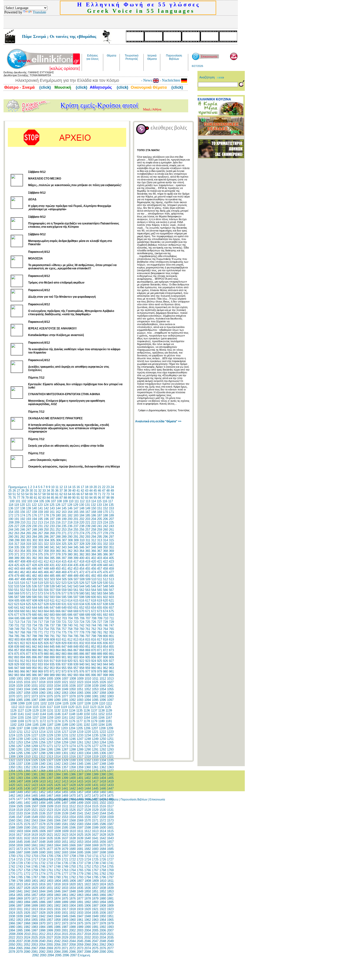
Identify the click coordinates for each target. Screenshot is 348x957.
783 (111, 632)
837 (111, 643)
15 (74, 487)
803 (16, 639)
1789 (49, 877)
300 (22, 540)
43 (86, 490)
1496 (57, 802)
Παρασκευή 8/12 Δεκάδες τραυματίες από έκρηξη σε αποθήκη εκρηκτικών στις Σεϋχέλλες (68, 365)
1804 (57, 881)
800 (105, 636)
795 (75, 636)
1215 (49, 732)
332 (105, 544)
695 (16, 618)
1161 (65, 717)
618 (93, 600)
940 (81, 664)
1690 (42, 852)
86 (56, 497)
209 (16, 522)
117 (110, 501)
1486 (87, 799)
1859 (49, 895)
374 (34, 554)
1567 (65, 820)
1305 (95, 753)
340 (46, 547)
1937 (110, 912)
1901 (49, 905)
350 (105, 547)
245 (16, 529)
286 (46, 536)
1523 (49, 810)
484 (46, 575)
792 (58, 636)
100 (11, 501)
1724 (87, 859)
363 (75, 551)
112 (82, 501)
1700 (12, 856)
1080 (87, 696)
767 (16, 632)
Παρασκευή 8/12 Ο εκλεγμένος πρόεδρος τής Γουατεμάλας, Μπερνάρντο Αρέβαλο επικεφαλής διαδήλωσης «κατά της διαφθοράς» (71, 309)
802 (11, 639)
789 (40, 636)
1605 (34, 831)
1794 (87, 877)
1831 (49, 888)
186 (93, 515)
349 (99, 547)
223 (99, 522)
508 (82, 579)
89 (69, 497)
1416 (87, 781)
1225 (19, 735)
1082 (102, 696)
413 (52, 561)
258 (93, 529)
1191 (79, 724)
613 (64, 600)
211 (28, 522)
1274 (72, 746)
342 (58, 547)
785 (16, 636)
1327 (49, 760)
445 (28, 568)
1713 (110, 856)
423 (111, 561)
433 (64, 565)
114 (93, 501)
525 (75, 583)
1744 (27, 866)
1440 (57, 788)
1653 (80, 841)
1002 (27, 678)
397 (64, 558)
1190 (72, 724)
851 (87, 646)
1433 (110, 785)
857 (16, 650)
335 (16, 547)
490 (81, 575)
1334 (102, 760)
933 (40, 664)
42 (82, 490)
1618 (27, 834)
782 (105, 632)
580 (81, 593)
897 (40, 657)
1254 (27, 742)
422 (105, 561)
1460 (102, 792)
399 (75, 558)
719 (52, 622)
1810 (103, 881)
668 (69, 611)
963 (111, 668)
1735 (65, 863)
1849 (80, 891)
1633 (34, 838)
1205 (79, 728)
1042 (12, 689)
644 (34, 607)
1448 (12, 792)
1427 (65, 785)
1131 (50, 710)
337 (28, 547)
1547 (19, 817)
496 (11, 579)
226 (10, 526)
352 (10, 551)
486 (58, 575)
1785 (19, 877)
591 (40, 597)
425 (16, 565)
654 (93, 607)
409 (28, 561)
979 (99, 671)
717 (40, 622)
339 (40, 547)
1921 (95, 909)
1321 (110, 756)
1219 (80, 732)
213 (40, 522)
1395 (34, 778)
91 (78, 497)
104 (35, 501)
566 (105, 590)
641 (16, 607)
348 (93, 547)
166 (81, 512)
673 (99, 611)
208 (11, 522)
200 (69, 519)
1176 (72, 721)
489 (75, 575)
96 (99, 497)
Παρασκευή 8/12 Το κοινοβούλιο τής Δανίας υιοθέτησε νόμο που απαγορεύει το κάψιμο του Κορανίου (74, 347)
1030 (27, 685)
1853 (110, 891)
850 (81, 646)
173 (16, 515)
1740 (102, 863)
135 (111, 505)
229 (28, 526)
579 (75, 593)
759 (75, 629)
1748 (57, 866)
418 (81, 561)
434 (69, 565)
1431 (95, 785)
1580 (57, 824)
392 (34, 558)
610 (46, 600)
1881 (110, 898)
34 (48, 490)
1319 (95, 756)
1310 (27, 756)
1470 (72, 795)
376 (46, 554)
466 (46, 572)
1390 (102, 774)
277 (99, 533)
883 (64, 653)
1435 (19, 788)
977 (87, 671)
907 (99, 657)
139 (28, 508)
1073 (34, 696)
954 (58, 668)
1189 (65, 724)
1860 (57, 895)
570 (22, 593)
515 (16, 583)
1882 (12, 902)
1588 (12, 827)
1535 (34, 813)
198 (58, 519)
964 (10, 671)
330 (93, 544)
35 (52, 490)
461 (16, 572)
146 (69, 508)
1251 (110, 739)
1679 (65, 849)
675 (111, 611)
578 (69, 593)
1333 (95, 760)
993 (75, 675)
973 (64, 671)
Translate (39, 12)
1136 (87, 710)
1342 (57, 763)
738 (58, 625)
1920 (87, 909)
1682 (87, 849)
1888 (57, 902)
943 (99, 664)
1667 (80, 845)
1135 (79, 710)
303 (40, 540)
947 (16, 668)
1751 (80, 866)
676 (10, 614)
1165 (94, 717)
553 (28, 590)
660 (22, 611)
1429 (80, 785)
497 (16, 579)
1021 (65, 682)
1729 (19, 863)
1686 (12, 852)
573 (40, 593)
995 (87, 675)
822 (22, 643)
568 (10, 593)
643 (28, 607)
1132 (57, 710)
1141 (21, 714)
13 (65, 487)
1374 (87, 771)
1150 (87, 714)
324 (58, 544)
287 (52, 536)
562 (81, 590)
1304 (87, 753)
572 (34, 593)
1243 (49, 739)
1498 (72, 802)
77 (18, 497)
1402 (87, 778)
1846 (57, 891)
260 (105, 529)
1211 (19, 732)
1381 (34, 774)
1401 (80, 778)
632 (69, 604)
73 (108, 494)
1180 (101, 721)
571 (28, 593)
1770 (12, 873)
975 (75, 671)
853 (99, 646)
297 (111, 536)
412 (46, 561)
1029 (19, 685)
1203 (64, 728)
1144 (43, 714)
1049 (65, 689)
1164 (87, 717)
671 (87, 611)
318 (22, 544)
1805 (65, 881)
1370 (57, 771)
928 (10, 664)
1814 (27, 884)
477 (111, 572)
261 (111, 529)
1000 (12, 678)
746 (105, 625)
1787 (34, 877)
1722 (72, 859)
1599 (95, 827)
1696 (87, 852)
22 (103, 487)
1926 (27, 912)
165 (75, 512)
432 (58, 565)
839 (16, 646)
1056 (12, 693)
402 (93, 558)
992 (69, 675)
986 (34, 675)
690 (93, 614)
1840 (12, 891)
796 (81, 636)
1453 (49, 792)
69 (91, 494)
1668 (87, 845)
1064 (72, 693)
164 (69, 512)
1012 (102, 678)
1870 (27, 898)
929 (16, 664)
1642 (102, 838)
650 (69, 607)
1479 (34, 799)
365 (87, 551)
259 (99, 529)
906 (93, 657)
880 (46, 653)
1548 (27, 817)
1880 (102, 898)
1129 (35, 710)
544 (81, 586)
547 (99, 586)
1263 (95, 742)
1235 (95, 735)
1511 (65, 806)
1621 (49, 834)
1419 (110, 781)
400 (81, 558)
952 (46, 668)
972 (58, 671)
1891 (80, 902)
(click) (44, 87)
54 (27, 494)
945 (111, 664)
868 (81, 650)
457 (99, 568)
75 (10, 497)
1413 (65, 781)
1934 (87, 912)
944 (105, 664)
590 (34, 597)
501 (40, 579)
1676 (42, 849)
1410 (42, 781)
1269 (34, 746)
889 (99, 653)
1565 (49, 820)
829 (64, 643)
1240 (27, 739)
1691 (49, 852)
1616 (12, 834)
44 (91, 490)
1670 (102, 845)
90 (74, 497)
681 (40, 614)
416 (69, 561)
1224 (12, 735)
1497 (65, 802)
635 (87, 604)
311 (87, 540)
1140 (13, 714)
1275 (80, 746)
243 (111, 526)
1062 (57, 693)
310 (82, 540)
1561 (19, 820)
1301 (65, 753)
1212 (27, 732)
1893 (95, 902)
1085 (19, 700)
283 (28, 536)
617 (87, 600)
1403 (95, 778)
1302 (72, 753)
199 (64, 519)
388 (10, 558)
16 (78, 487)
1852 (102, 891)
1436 (27, 788)
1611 (80, 831)
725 (87, 622)
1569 (80, 820)
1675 (34, 849)
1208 (102, 728)
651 (75, 607)
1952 (12, 920)
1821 (80, 884)
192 (22, 519)
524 (69, 583)
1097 (110, 700)
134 (105, 505)
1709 (80, 856)
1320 (102, 756)
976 (81, 671)
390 (22, 558)
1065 (80, 693)
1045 (34, 689)
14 (69, 487)
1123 (93, 707)
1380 (27, 774)
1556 (87, 817)
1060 (42, 693)
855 (111, 646)
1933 (80, 912)
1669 (95, 845)
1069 (110, 693)
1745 (34, 866)
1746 (42, 866)
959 (87, 668)
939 (75, 664)
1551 (49, 817)
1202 (57, 728)
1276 (87, 746)
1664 (57, 845)
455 (87, 568)
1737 (80, 863)
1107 (80, 703)
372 (22, 554)
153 (111, 508)
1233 (80, 735)
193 (28, 519)
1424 (42, 785)
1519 (19, 810)
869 (87, 650)
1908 (102, 905)
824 (34, 643)
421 (99, 561)
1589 (19, 827)
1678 (57, 849)
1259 (65, 742)
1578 (42, 824)
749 (16, 629)
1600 (102, 827)
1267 (19, 746)
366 (93, 551)
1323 (19, 760)
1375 (95, 771)
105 (41, 501)
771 (40, 632)
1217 (65, 732)
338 (34, 547)
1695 (80, 852)
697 (28, 618)
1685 (110, 849)
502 (46, 579)
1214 (42, 732)
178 (46, 515)
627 (40, 604)
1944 (57, 916)
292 (81, 536)
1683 (95, 849)
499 (28, 579)
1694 (72, 852)
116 (105, 501)
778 (81, 632)
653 (87, 607)
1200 (41, 728)
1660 (27, 845)
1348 (102, 763)
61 (56, 494)
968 (34, 671)
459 (111, 568)
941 (87, 664)
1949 (95, 916)
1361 (95, 767)
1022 (72, 682)
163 (64, 512)
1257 (49, 742)
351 (111, 547)
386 (105, 554)
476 (105, 572)
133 (99, 505)
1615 (110, 831)
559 (64, 590)
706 (82, 618)
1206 (87, 728)
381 (75, 554)
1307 (110, 753)
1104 (58, 703)
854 (105, 646)
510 (93, 579)
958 (81, 668)
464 (34, 572)
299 (16, 540)
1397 (49, 778)
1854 (12, 895)
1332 (87, 760)
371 (16, 554)
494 (105, 575)
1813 (19, 884)
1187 (50, 724)
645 (40, 607)
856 (10, 650)
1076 (57, 696)
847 (64, 646)
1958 (57, 920)
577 (64, 593)
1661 (34, 845)
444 (22, 568)
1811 (110, 881)
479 (16, 575)
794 (69, 636)
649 (64, 607)
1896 (12, 905)
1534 (27, 813)
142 (46, 508)
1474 (102, 795)
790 (46, 636)
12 (61, 487)
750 (22, 629)
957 (75, 668)
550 (10, 590)
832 (81, 643)
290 (69, 536)
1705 (50, 856)
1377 (110, 771)
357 (40, 551)
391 (28, 558)
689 (87, 614)
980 (105, 671)
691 (99, 614)
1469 (65, 795)
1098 (13, 703)
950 (34, 668)
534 (22, 586)
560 (69, 590)
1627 (95, 834)
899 (52, 657)
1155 (21, 717)
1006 (57, 678)
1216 (57, 732)
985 (28, 675)
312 (93, 540)
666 (58, 611)
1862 (72, 895)
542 (69, 586)
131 (87, 505)
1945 (65, 916)
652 (81, 607)
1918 (72, 909)
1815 (34, 884)
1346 (87, 763)
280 (10, 536)
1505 (19, 806)
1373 (80, 771)
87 (61, 497)
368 (105, 551)
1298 (42, 753)
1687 (19, 852)
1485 (80, 799)
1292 (102, 749)
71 (99, 494)
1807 (80, 881)
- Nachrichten (170, 80)
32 (39, 490)
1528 (87, 810)
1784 (12, 877)
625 (28, 604)
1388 (87, 774)
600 (93, 597)
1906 (87, 905)
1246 (72, 739)
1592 (42, 827)
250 (46, 529)
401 (87, 558)
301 (28, 540)
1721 (65, 859)
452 (69, 568)
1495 (49, 802)
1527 (80, 810)
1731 (34, 863)
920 (69, 661)
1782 (102, 873)
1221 (95, 732)
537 (40, 586)
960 (93, 668)
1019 (49, 682)
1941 (34, 916)
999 (111, 675)
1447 (110, 788)
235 (64, 526)
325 (64, 544)
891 (111, 653)
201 (75, 519)
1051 (80, 689)
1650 (57, 841)
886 (81, 653)
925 (99, 661)
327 (75, 544)
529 (99, 583)
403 (99, 558)
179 (52, 515)
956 (69, 668)
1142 (28, 714)
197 (52, 519)
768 (22, 632)
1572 (102, 820)
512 (105, 579)
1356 (57, 767)
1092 (72, 700)
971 (52, 671)
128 (69, 505)
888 (93, 653)
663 (40, 611)
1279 (110, 746)
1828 (27, 888)
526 (81, 583)
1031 (34, 685)
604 (11, 600)
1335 (110, 760)
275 (87, 533)
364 (81, 551)
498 (22, 579)
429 (40, 565)
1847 (65, 891)
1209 (110, 728)
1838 (102, 888)
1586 (102, 824)
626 (34, 604)
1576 (27, 824)
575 (52, 593)
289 (64, 536)
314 (105, 540)
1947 (80, 916)
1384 (57, 774)
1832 (57, 888)
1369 (49, 771)
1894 (102, 902)
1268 (27, 746)
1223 (110, 732)
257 (87, 529)
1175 (65, 721)
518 (34, 583)
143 (52, 508)
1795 (95, 877)
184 (81, 515)
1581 (65, 824)
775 (64, 632)
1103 (51, 703)
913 (28, 661)
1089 (49, 700)
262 (10, 533)
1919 (80, 909)
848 (69, 646)
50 (10, 494)
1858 (42, 895)
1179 (94, 721)
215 (52, 522)
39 (69, 490)
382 (81, 554)
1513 (80, 806)
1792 (72, 877)
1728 (12, 863)
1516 (102, 806)
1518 (12, 810)
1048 (57, 689)
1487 (95, 799)
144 (58, 508)
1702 (27, 856)
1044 (27, 689)
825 (40, 643)
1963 (95, 920)
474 (93, 572)
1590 (27, 827)
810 (58, 639)
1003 (34, 678)
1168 (13, 721)
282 (22, 536)
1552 (57, 817)
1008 (72, 678)
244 (10, 529)
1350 (12, 767)
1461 (110, 792)
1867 (110, 895)
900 (58, 657)
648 (58, 607)
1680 (72, 849)
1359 (80, 767)
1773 (34, 873)
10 (52, 487)
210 (22, 522)
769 (28, 632)
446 (34, 568)
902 (69, 657)
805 (28, 639)
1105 (65, 703)
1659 (19, 845)
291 (75, 536)
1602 (12, 831)
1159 (50, 717)
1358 (72, 767)
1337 (19, 763)
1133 (65, 710)
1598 (87, 827)
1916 (57, 909)
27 (18, 490)
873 (111, 650)
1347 (95, 763)
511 (99, 579)
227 (16, 526)
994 (81, 675)
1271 (49, 746)
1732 (42, 863)
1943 (49, 916)
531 (111, 583)
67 (82, 494)
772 (46, 632)
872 (105, 650)
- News (147, 80)
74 (112, 494)
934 (46, 664)
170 (105, 512)
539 (52, 586)
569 (16, 593)
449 (52, 568)
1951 (110, 916)
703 (64, 618)
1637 (65, 838)
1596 (72, 827)
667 (64, 611)
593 (52, 597)
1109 (95, 703)
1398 (57, 778)
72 (103, 494)
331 (99, 544)
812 (69, 639)
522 (58, 583)
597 (75, 597)
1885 (34, 902)
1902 (57, 905)
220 (81, 522)
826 (46, 643)
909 (111, 657)
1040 (102, 685)
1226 (27, 735)
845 (52, 646)
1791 (65, 877)
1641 (95, 838)
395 (52, 558)
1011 (95, 678)
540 (58, 586)
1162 (72, 717)
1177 (79, 721)
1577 (34, 824)
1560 (12, 820)
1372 (72, 771)
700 (46, 618)
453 (75, 568)
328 (81, 544)
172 (10, 515)
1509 (50, 806)
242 (105, 526)
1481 (49, 799)
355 (28, 551)
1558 (102, 817)
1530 (102, 810)
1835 (80, 888)
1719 (49, 859)
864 (58, 650)
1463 (19, 795)
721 (64, 622)
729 (111, 622)
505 (64, 579)
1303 (80, 753)
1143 (35, 714)
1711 (95, 856)
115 (99, 501)
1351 (19, 767)
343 (64, 547)
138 (22, 508)
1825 (110, 884)
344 (69, 547)
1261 (80, 742)
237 (75, 526)
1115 (35, 707)
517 (28, 583)
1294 (12, 753)
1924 (12, 912)
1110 (102, 703)
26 (14, 490)
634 (81, 604)
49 (112, 490)
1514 (87, 806)
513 (111, 579)
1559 (110, 817)
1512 (72, 806)
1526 (72, 810)
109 (65, 501)
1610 (72, 831)
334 (10, 547)
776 (69, 632)
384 (93, 554)
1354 (42, 767)
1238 (12, 739)
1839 (110, 888)
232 (46, 526)
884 (69, 653)
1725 (95, 859)
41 (78, 490)
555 (40, 590)
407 (16, 561)
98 (108, 497)
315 (111, 540)
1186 (43, 724)
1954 (27, 920)
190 (10, 519)
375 (40, 554)
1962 (87, 920)
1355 (49, 767)
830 (69, 643)
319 (28, 544)
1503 (110, 802)
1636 (57, 838)
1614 (102, 831)
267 (40, 533)
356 (34, 551)
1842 (27, 891)
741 (75, 625)
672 (93, 611)
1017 (34, 682)
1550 (42, 817)
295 (99, 536)
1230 (57, 735)
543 (75, 586)
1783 (110, 873)
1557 (95, 817)
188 (105, 515)
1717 (34, 859)
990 (58, 675)
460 (10, 572)
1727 (110, 859)
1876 (72, 898)
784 (10, 636)
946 (10, 668)
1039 (95, 685)
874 (10, 653)
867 (75, 650)
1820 (72, 884)
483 (40, 575)
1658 (12, 845)
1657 (110, 841)
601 (99, 597)
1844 (42, 891)
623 (16, 604)
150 (93, 508)
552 (22, 590)
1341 (49, 763)
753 (40, 629)
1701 (19, 856)
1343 (65, 763)
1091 (65, 700)
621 (111, 600)
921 (75, 661)
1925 (19, 912)
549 (111, 586)
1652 (72, 841)
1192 (87, 724)
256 (81, 529)
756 (58, 629)
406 (11, 561)
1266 (12, 746)
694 (11, 618)
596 (69, 597)
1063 (65, 693)
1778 (72, 873)
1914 (42, 909)
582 (93, 593)
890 (105, 653)
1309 (19, 756)
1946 (72, 916)
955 (64, 668)
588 (22, 597)
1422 (27, 785)
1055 (110, 689)
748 (10, 629)
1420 (12, 785)
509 (87, 579)
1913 (34, 909)
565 (99, 590)
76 (14, 497)
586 (10, 597)
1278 (102, 746)
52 (18, 494)
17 (82, 487)
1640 (87, 838)
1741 (110, 863)
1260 (72, 742)
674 (105, 611)
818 (105, 639)
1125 (108, 707)
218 (69, 522)
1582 (72, 824)
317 (16, 544)
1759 (34, 870)
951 (40, 668)
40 (74, 490)
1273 (65, 746)
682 (46, 614)
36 (56, 490)
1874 (57, 898)
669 (75, 611)
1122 (86, 707)
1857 (34, 895)
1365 (19, 771)
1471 (80, 795)
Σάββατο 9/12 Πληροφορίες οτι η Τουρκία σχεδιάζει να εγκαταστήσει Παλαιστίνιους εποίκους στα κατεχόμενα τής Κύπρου (73, 221)
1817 (49, 884)
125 (51, 505)
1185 (35, 724)
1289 (80, 749)
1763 (65, 870)
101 (17, 501)
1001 (19, 678)
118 (11, 505)
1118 (57, 707)
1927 (34, 912)
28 (22, 490)
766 (10, 632)
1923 (110, 909)
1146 (57, 714)
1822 (87, 884)
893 (16, 657)
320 (34, 544)
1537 (49, 813)
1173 (50, 721)
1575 (19, 824)
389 (16, 558)
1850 (87, 891)
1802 (42, 881)
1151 (94, 714)
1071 (19, 696)
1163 (79, 717)
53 (22, 494)
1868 (12, 898)
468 (58, 572)
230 (34, 526)
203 (87, 519)
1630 (12, 838)
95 (95, 497)
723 (75, 622)
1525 (65, 810)
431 (52, 565)
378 (58, 554)
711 (111, 618)
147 (75, 508)
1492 (27, 802)
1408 (27, 781)
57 (39, 494)
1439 (49, 788)
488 (69, 575)
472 (81, 572)
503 (52, 579)
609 (40, 600)
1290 (87, 749)
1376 (102, 771)
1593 (49, 827)
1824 (102, 884)
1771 (19, 873)
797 (87, 636)
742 (81, 625)
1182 (13, 724)
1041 (110, 685)
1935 (95, 912)
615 (75, 600)
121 (28, 505)
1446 (102, 788)
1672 (12, 849)
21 (99, 487)
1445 (95, 788)
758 (69, 629)
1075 (49, 696)
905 (87, 657)
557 (52, 590)
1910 (12, 909)
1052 (87, 689)
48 (108, 490)
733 (28, 625)
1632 (27, 838)
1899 (34, 905)
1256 (42, 742)
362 (69, 551)
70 (95, 494)
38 (65, 490)
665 (52, 611)
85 (52, 497)
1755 (110, 866)
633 (75, 604)
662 (34, 611)
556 (46, 590)
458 (105, 568)
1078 (72, 696)
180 (58, 515)
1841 (19, 891)
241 (99, 526)
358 (46, 551)
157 (28, 512)
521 (52, 583)
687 (75, 614)
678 (22, 614)
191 (16, 519)
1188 (57, 724)
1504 (12, 806)
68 (86, 494)
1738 (87, 863)
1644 (12, 841)
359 (52, 551)
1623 (65, 834)
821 (16, 643)
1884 (27, 902)
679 (28, 614)
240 (93, 526)
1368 (42, 771)
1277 (95, 746)
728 (105, 622)
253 (64, 529)
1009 (80, 678)
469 (64, 572)
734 (34, 625)
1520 (27, 810)
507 (76, 579)
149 (87, 508)
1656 (102, 841)
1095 (95, 700)
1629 (110, 834)
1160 (57, 717)
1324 (27, 760)
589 (28, 597)
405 (111, 558)
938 (69, 664)
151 (99, 508)
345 (75, 547)
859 (28, 650)
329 (87, 544)
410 (34, 561)
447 (40, 568)
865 (64, 650)
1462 (12, 795)
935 (52, 664)
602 (105, 597)
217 (64, 522)
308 (70, 540)
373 (28, 554)
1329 (65, 760)
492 (93, 575)
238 (81, 526)
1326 (42, 760)
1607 (50, 831)
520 (46, 583)
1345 (80, 763)
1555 (80, 817)
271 (64, 533)
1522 (42, 810)
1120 (71, 707)
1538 (57, 813)
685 (64, 614)
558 (58, 590)
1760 (42, 870)
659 (16, 611)
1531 (110, 810)
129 (75, 505)
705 (76, 618)
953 (52, 668)
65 (74, 494)
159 (40, 512)
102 (23, 501)
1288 (72, 749)
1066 (87, 693)
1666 (72, 845)
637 (99, 604)
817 (99, 639)
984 (22, 675)
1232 (72, 735)
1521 (34, 810)
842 (34, 646)
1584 (87, 824)
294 (93, 536)
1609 (65, 831)
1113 (21, 707)
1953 (19, 920)
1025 (95, 682)
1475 (110, 795)
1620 (42, 834)
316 (10, 544)
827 (52, 643)
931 (28, 664)
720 (58, 622)
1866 (102, 895)
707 (87, 618)
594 (58, 597)
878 (34, 653)
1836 (87, 888)
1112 (14, 707)
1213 (34, 732)
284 (34, 536)
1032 (42, 685)
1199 (34, 728)
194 (34, 519)
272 (69, 533)
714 (22, 622)
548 (105, 586)
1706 (57, 856)
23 (108, 487)
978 (93, 671)
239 (87, 526)
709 (99, 618)
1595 (65, 827)
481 (28, 575)
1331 (80, 760)
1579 (49, 824)
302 (34, 540)
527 (87, 583)
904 (81, 657)
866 (69, 650)
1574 (12, 824)
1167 (109, 717)
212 (34, 522)
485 (52, 575)
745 (99, 625)
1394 (27, 778)
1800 (27, 881)
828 (58, 643)
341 (52, 547)
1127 (21, 710)
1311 (34, 756)
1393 (19, 778)
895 (28, 657)
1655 (95, 841)
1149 (79, 714)
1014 (12, 682)
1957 (49, 920)
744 (93, 625)
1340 (42, 763)
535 (28, 586)
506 (70, 579)
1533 (19, 813)
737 (52, 625)
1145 (50, 714)
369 (111, 551)
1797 (110, 877)
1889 (65, 902)
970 (46, 671)
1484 (72, 799)
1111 (109, 703)
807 (40, 639)
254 (69, 529)
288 (58, 536)
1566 (57, 820)
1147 (65, 714)
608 (34, 600)
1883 (19, 902)
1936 (102, 912)
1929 (49, 912)
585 (111, 593)
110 (71, 501)
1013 (110, 678)
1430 (87, 785)
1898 (27, 905)
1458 (87, 792)
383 (87, 554)
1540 (72, 813)
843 (40, 646)
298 (11, 540)
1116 (43, 707)
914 (34, 661)
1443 (80, 788)
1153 (109, 714)
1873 (49, 898)
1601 (110, 827)
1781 (95, 873)
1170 (28, 721)
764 (105, 629)
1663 (49, 845)
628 (46, 604)
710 (105, 618)
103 (29, 501)
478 (10, 575)
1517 (110, 806)
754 (46, 629)
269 (52, 533)
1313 (49, 756)
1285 (49, 749)
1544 (102, 813)
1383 (49, 774)
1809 (95, 881)
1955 (34, 920)
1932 (72, 912)
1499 (80, 802)
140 (34, 508)
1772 (27, 873)
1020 (57, 682)
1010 (88, 678)
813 (75, 639)
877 (28, 653)
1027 (110, 682)
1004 (42, 678)
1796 (102, 877)
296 (105, 536)
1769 (110, 870)
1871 (34, 898)
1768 (102, 870)
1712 (102, 856)
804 (22, 639)
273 (75, 533)
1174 (57, 721)
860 (34, 650)
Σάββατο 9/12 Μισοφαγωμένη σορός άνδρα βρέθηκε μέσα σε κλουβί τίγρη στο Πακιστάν (70, 239)
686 (69, 614)
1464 (27, 795)
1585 (95, 824)
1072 (27, 696)
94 (91, 497)
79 (27, 497)
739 (64, 625)
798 (93, 636)
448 (46, 568)
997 (99, 675)
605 (16, 600)
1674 (27, 849)
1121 (78, 707)
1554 (72, 817)
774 (58, 632)
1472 (87, 795)
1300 (57, 753)
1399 (65, 778)
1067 (95, 693)
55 (31, 494)
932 (34, 664)
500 (34, 579)
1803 (50, 881)
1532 (12, 813)
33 (44, 490)
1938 (12, 916)
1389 (95, 774)
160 (46, 512)
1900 (42, 905)
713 (16, 622)
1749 (65, 866)
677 (16, 614)
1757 (19, 870)
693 (111, 614)
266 (34, 533)
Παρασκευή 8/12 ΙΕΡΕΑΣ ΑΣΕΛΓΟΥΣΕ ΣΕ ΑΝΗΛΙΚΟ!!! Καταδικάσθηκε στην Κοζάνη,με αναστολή (56, 328)
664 (46, 611)
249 (40, 529)
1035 (65, 685)
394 (46, 558)
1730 (27, 863)
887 (87, 653)
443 (16, 568)
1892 (87, 902)
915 (40, 661)
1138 (101, 710)
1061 (49, 693)
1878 (87, 898)
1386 (72, 774)
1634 (42, 838)
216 (58, 522)
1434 (12, 788)
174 (22, 515)
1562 (27, 820)
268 (46, 533)
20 (95, 487)
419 (87, 561)
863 (52, 650)
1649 (49, 841)
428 (34, 565)
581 (87, 593)
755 (52, 629)
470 (69, 572)
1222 (102, 732)
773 (52, 632)
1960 (72, 920)
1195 (109, 724)
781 (99, 632)
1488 (102, 799)
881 (52, 653)
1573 (110, 820)
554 (34, 590)
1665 (65, 845)
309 (76, 540)
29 (27, 490)
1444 (87, 788)
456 (93, 568)
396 (58, 558)
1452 (42, 792)
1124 (100, 707)
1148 (72, 714)
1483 (65, 799)
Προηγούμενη (17, 487)
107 (53, 501)
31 (35, 490)
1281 (19, 749)
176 (34, 515)
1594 (57, 827)
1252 (12, 742)
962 (105, 668)
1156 (28, 717)
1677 (49, 849)
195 (40, 519)
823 (28, 643)
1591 (34, 827)
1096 (102, 700)
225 (111, 522)
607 (28, 600)
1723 (80, 859)
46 (99, 490)
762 (93, 629)
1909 (110, 905)
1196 (12, 728)
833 (87, 643)
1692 (57, 852)
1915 (49, 909)
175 (28, 515)
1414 (72, 781)
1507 (34, 806)
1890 (72, 902)
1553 (65, 817)
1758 (27, 870)
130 (81, 505)
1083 (110, 696)
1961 (80, 920)
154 (10, 512)
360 (58, 551)
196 (46, 519)
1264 (102, 742)
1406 (12, 781)
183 (75, 515)
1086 (27, 700)
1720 (57, 859)
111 (76, 501)
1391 (110, 774)
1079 (80, 696)
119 (16, 505)
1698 (102, 852)
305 (52, 540)
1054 (102, 689)
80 (31, 497)
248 (34, 529)
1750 (72, 866)
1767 (95, 870)
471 (75, 572)
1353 (34, 767)
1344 (72, 763)
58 (44, 494)
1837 (95, 888)
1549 (34, 817)
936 (58, 664)
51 (14, 494)
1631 (19, 838)
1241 (34, 739)
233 (52, 526)
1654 (87, 841)
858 (22, 650)
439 (99, 565)
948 (22, 668)
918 (58, 661)
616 (81, 600)
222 (93, 522)
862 (46, 650)
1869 (19, 898)
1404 (102, 778)
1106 (73, 703)
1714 (12, 859)
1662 (42, 845)
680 (34, 614)
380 (69, 554)
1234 (87, 735)
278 (105, 533)
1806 (72, 881)
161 (52, 512)
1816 (42, 884)
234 (58, 526)
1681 (80, 849)
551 (16, 590)
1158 (43, 717)
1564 (42, 820)
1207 (94, 728)
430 (46, 565)
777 (75, 632)
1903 (65, 905)
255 (75, 529)
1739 (95, 863)
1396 (42, 778)
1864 (87, 895)
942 (93, 664)
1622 (57, 834)
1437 (34, 788)
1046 (42, 689)
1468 (57, 795)
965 (16, 671)
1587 (110, 824)
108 (59, 501)
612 (58, 600)
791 (52, 636)
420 (93, 561)
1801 (34, 881)
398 (69, 558)
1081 (95, 696)
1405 (110, 778)
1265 (110, 742)
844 (46, 646)
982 (10, 675)
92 (82, 497)
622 (10, 604)
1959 (65, 920)
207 (111, 519)
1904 (72, 905)
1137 (94, 710)
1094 (87, 700)
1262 (87, 742)
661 (28, 611)
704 (70, 618)
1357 (65, 767)
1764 (72, 870)
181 (64, 515)
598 (81, 597)
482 (34, 575)
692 (105, 614)
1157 (35, 717)
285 (40, 536)
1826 (12, 888)
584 (105, 593)
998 (105, 675)
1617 (19, 834)
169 (99, 512)
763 (99, 629)
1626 (87, 834)
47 (103, 490)
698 (34, 618)
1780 (87, 873)
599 (87, 597)
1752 (87, 866)
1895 (110, 902)
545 (87, 586)
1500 (87, 802)
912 (22, 661)
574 (46, 593)
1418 (102, 781)
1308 (12, 756)
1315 (65, 756)
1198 (27, 728)
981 (111, 671)
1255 (34, 742)
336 (22, 547)
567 (111, 590)
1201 (49, 728)
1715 (19, 859)
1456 (72, 792)
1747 (49, 866)
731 (16, 625)
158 (34, 512)
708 (93, 618)
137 (16, 508)
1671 (110, 845)
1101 (36, 703)
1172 (43, 721)
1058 (27, 693)
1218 (72, 732)
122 (34, 505)
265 (28, 533)
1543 (95, 813)
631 (64, 604)
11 (56, 487)
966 (22, 671)
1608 (57, 831)
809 (52, 639)
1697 (95, 852)
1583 (80, 824)
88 (65, 497)
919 (64, 661)
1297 (34, 753)
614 (69, 600)
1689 (34, 852)
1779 (80, 873)
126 (57, 505)
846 (58, 646)
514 (10, 583)
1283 (34, 749)
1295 (19, 753)
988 (46, 675)
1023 (80, 682)
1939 (19, 916)
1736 (72, 863)
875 (16, 653)
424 (10, 565)
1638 (72, 838)
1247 (80, 739)
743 (87, 625)
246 (22, 529)
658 (10, 611)
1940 (27, 916)
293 (87, 536)
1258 (57, 742)
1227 (34, 735)
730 (10, 625)
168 (93, 512)
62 (61, 494)
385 (99, 554)
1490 (12, 802)
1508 (42, 806)
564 (93, 590)
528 (93, 583)
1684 (102, 849)
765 (111, 629)
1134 (72, 710)
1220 (87, 732)
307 (64, 540)
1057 (19, 693)
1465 (34, 795)
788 (34, 636)
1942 (42, 916)
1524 (57, 810)
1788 (42, 877)
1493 (34, 802)
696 (22, 618)
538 (46, 586)
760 (81, 629)
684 (58, 614)
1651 (65, 841)
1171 (35, 721)
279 (111, 533)
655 (99, 607)
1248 (87, 739)
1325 (34, 760)
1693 (65, 852)
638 (105, 604)
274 (81, 533)
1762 (57, 870)
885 (75, 653)
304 (46, 540)
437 (87, 565)
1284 (42, 749)
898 (46, 657)
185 (87, 515)
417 (75, 561)
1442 (72, 788)
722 (69, 622)
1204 (72, 728)
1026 (102, 682)
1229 (49, 735)
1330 (72, 760)
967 (28, 671)
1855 (19, 895)
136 (10, 508)
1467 (49, 795)
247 (28, 529)
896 (34, 657)
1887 (49, 902)
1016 (27, 682)
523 (64, 583)
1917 (65, 909)
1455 (65, 792)
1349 (110, 763)
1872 (42, 898)
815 (87, 639)
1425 (49, 785)
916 (46, 661)
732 (22, 625)
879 (40, 653)
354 (22, 551)
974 (69, 671)
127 (63, 505)
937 (64, 664)
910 (11, 661)
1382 (42, 774)
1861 (65, 895)
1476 (12, 799)
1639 (80, 838)
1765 (80, 870)
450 (58, 568)
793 (64, 636)
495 (111, 575)
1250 (102, 739)
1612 (87, 831)
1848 (72, 891)
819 (111, 639)
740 (69, 625)
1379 (19, 774)
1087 (34, 700)
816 (93, 639)
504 (58, 579)
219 (75, 522)
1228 (42, 735)
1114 (28, 707)
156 (22, 512)
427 (28, 565)
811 (64, 639)
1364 (12, 771)
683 (52, 614)
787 (28, 636)
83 (44, 497)
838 (10, 646)
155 (16, 512)
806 (34, 639)
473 (87, 572)
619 (99, 600)
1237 (110, 735)
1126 (13, 710)
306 (58, 540)
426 (22, 565)
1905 (80, 905)
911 (16, 661)
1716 (27, 859)
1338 (27, 763)
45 (95, 490)
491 (87, 575)
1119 (64, 707)
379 (64, 554)
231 (40, 526)
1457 (80, 792)
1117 (50, 707)
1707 (65, 856)
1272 (57, 746)
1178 (87, 721)
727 (99, 622)
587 (16, 597)
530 (105, 583)
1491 (19, 802)
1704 (42, 856)
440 (105, 565)
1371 (65, 771)
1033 (49, 685)
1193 (94, 724)
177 (40, 515)
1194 (101, 724)
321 (40, 544)
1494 (42, 802)
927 (111, 661)
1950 (102, 916)
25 (10, 490)
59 (48, 494)
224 (105, 522)
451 (64, 568)
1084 (12, 700)
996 (93, 675)
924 (93, 661)
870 (93, 650)
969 (40, 671)
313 (99, 540)
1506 (27, 806)
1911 (19, 909)
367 (99, 551)
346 (81, 547)
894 (22, 657)
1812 (12, 884)
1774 (42, 873)
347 (87, 547)
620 (105, 600)
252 (58, 529)
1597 (80, 827)
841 (28, 646)
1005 (50, 678)
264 (22, 533)
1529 (95, 810)
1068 (102, 693)
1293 (110, 749)
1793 (80, 877)
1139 (109, 710)
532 (10, 586)
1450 (27, 792)
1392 (12, 778)
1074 (42, 696)
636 (93, 604)
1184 (28, 724)
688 (81, 614)
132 (93, 505)
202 (81, 519)
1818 (57, 884)
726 (93, 622)
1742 (12, 866)
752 (34, 629)
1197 (19, 728)
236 (69, 526)
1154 (13, 717)
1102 (43, 703)
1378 (12, 774)
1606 (42, 831)
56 (35, 494)
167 (87, 512)
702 (58, 618)
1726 (102, 859)
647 (52, 607)
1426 (57, 785)
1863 (80, 895)
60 (52, 494)
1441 (65, 788)
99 (112, 497)
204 (93, 519)
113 (87, 501)
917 (52, 661)
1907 (95, 905)
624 (22, 604)
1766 (87, 870)
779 (87, 632)
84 (48, 497)
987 (40, 675)
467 (52, 572)
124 (46, 505)
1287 (65, 749)
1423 (34, 785)
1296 (27, 753)
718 (46, 622)
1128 (28, 710)
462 (22, 572)
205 (99, 519)
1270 (42, 746)
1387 (80, 774)
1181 (109, 721)
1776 (57, 873)
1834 (72, 888)
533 (16, 586)
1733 (49, 863)
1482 (57, 799)
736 (46, 625)
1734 (57, 863)
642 (22, 607)
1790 (57, 877)
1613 (95, 831)
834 (93, 643)
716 (34, 622)
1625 (80, 834)
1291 (95, 749)
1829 (34, 888)
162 (58, 512)
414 (58, 561)
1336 (12, 763)
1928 (42, 912)
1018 (42, 682)
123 (40, 505)
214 (46, 522)
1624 (72, 834)
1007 (65, 678)
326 (69, 544)
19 (91, 487)
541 (64, 586)
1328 (57, 760)
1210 (12, 732)
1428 (72, 785)
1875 (65, 898)
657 (111, 607)
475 (99, 572)
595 (64, 597)
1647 (34, 841)
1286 (57, 749)
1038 (87, 685)
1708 (72, 856)
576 (58, 593)
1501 (95, 802)
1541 (80, 813)
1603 (19, 831)
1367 (34, 771)
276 (93, 533)
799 (99, 636)
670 (81, 611)
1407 (19, 781)
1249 (95, 739)
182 (69, 515)
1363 (110, 767)
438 (93, 565)
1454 (57, 792)
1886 (42, 902)
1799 (19, 881)
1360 (87, 767)
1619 (34, 834)
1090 (57, 700)
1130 (43, 710)
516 (22, 583)
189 (111, 515)
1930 (57, 912)
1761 (49, 870)
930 (22, 664)
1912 (27, 909)
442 (10, 568)
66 (78, 494)
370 (10, 554)
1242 (42, 739)
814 (81, 639)
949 (28, 668)
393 (40, 558)
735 (40, 625)
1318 (87, 756)
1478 (27, 799)
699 (40, 618)
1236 (102, 735)
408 (22, 561)
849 (75, 646)
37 (61, 490)
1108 (87, 703)
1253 (19, 742)
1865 (95, 895)
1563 (34, 820)
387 (111, 554)
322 (46, 544)
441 (111, 565)
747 (111, 625)
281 (16, 536)
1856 (27, 895)
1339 (34, 763)
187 (99, 515)
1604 (27, 831)
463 (28, 572)
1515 (95, 806)
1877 (80, 898)
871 (99, 650)
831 (75, 643)
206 (105, 519)
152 (105, 508)
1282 (27, 749)
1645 (19, 841)
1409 (34, 781)
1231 (65, 735)
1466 (42, 795)
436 (81, 565)
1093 (80, 700)
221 (87, 522)
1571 (95, 820)
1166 (101, 717)
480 (22, 575)
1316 (72, 756)
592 (46, 597)
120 (22, 505)
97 (103, 497)
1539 (65, 813)
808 (46, 639)
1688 (27, 852)
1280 (12, 749)
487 (64, 575)
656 (105, 607)
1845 (49, 891)
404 (105, 558)
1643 (110, 838)
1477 (19, 799)
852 (93, 646)
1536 (42, 813)
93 (86, 497)
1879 (95, 898)
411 (40, 561)
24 (112, 487)
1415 (80, 781)
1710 (88, 856)
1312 (42, 756)
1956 (42, 920)
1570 (87, 820)
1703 (34, 856)
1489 (110, 799)
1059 (34, 693)
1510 (57, 806)
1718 (42, 859)
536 (34, 586)
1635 (49, 838)
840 (22, 646)
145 (64, 508)
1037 (80, 685)
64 (69, 494)
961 (99, 668)
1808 (88, 881)
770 (34, 632)
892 (10, 657)
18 (86, 487)
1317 (80, 756)
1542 (87, 813)
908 (105, 657)
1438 (42, 788)
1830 (42, 888)
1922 (102, 909)
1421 (19, 785)
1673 (19, 849)
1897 (19, 905)
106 (47, 501)
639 (111, 604)
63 (65, 494)
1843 (34, 891)
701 (52, 618)
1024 (87, 682)
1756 (12, 870)
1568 (72, 820)
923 (87, 661)
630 (58, 604)
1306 (102, 753)
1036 (72, 685)
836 (105, 643)
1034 (57, 685)
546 (93, 586)
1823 (95, 884)
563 (87, 590)
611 (52, 600)
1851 (95, 891)
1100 (29, 703)
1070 (12, 696)
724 (81, 622)
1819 (65, 884)
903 (75, 657)
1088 (42, 700)
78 (22, 497)
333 (111, 544)
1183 (21, 724)
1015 (19, 682)
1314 (57, 756)
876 (22, 653)
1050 (72, 689)
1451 (34, 792)
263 (16, 533)
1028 (12, 685)
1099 (21, 703)
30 (31, 490)
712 (10, 622)
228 (22, 526)
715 (28, 622)
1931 (65, 912)
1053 (95, 689)
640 (10, 607)
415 (64, 561)
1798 (12, 881)
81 (35, 497)
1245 (65, 739)
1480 (42, 799)
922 (81, 661)
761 (87, 629)
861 (40, 650)
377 (52, 554)
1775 (49, 873)
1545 (110, 813)
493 (99, 575)
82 (39, 497)
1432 (102, 785)
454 (81, 568)
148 (81, 508)
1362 (102, 767)
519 (40, 583)
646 (46, 607)
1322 (12, 760)
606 (22, 600)
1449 (19, 792)
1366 (27, 771)
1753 (95, 866)
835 (99, 643)
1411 (50, 781)
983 (16, 675)
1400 (72, 778)
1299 (49, 753)
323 (52, 544)
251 (52, 529)
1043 (19, 689)
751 (28, 629)
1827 (19, 888)
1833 (65, 888)
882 (58, 653)
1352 (27, 767)
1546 (12, 817)
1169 (21, 721)
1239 (19, 739)
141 (40, 508)
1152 (101, 714)
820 (10, 643)
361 (64, 551)
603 (111, 597)
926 (105, 661)
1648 (42, 841)
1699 (110, 852)
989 (52, 675)
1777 (65, 873)
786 (22, 636)
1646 (27, 841)
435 (75, 565)
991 (64, 675)
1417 (95, 781)
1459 (95, 792)
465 (40, 572)
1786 (27, 877)
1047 (49, 689)
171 (111, 512)
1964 (102, 920)
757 (64, 629)
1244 (57, 739)
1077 (65, 696)
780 (93, 632)
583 (99, 593)
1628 (102, 834)
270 (58, 533)
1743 (19, 866)
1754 (102, 866)
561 (75, 590)
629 (52, 604)
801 (111, 636)
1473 (95, 795)
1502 (102, 802)
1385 (65, 774)
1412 (57, 781)
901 (64, 657)
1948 (87, 916)
